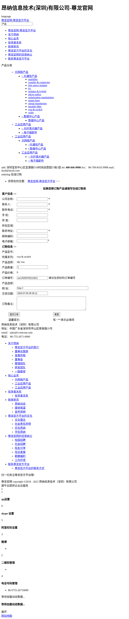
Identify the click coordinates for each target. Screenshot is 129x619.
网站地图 (6, 615)
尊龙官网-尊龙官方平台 (15, 20)
